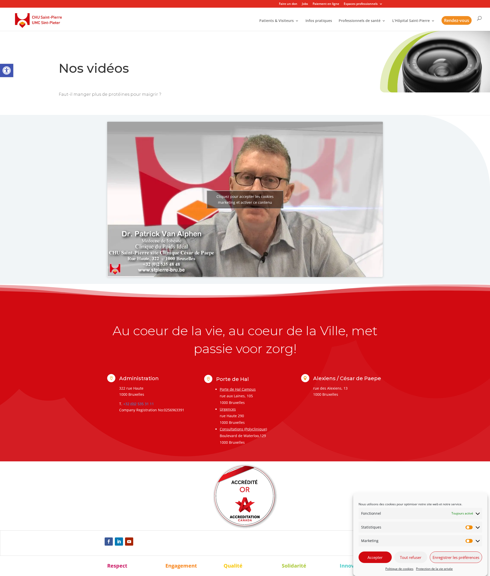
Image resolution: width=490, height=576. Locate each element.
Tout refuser (410, 557)
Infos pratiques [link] (318, 21)
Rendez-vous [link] (456, 20)
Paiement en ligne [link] (326, 4)
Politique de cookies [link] (399, 569)
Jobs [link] (305, 4)
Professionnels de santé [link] (360, 21)
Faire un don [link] (288, 4)
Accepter (375, 557)
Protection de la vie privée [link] (434, 569)
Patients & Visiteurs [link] (276, 21)
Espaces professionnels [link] (361, 4)
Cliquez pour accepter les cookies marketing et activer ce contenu (245, 199)
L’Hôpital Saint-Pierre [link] (411, 21)
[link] (6, 70)
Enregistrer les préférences (456, 557)
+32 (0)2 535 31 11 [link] (138, 403)
